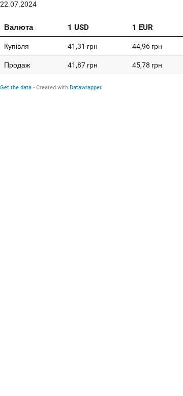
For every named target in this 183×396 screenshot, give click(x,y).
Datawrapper (86, 87)
